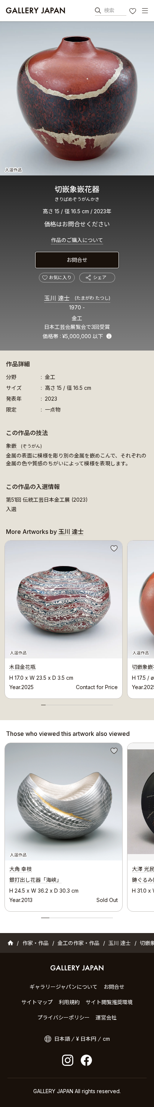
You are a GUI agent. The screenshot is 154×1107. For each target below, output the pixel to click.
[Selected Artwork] (63, 801)
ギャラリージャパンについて (64, 987)
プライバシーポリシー (63, 1017)
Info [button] (109, 336)
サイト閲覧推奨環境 (109, 1002)
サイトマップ (37, 1002)
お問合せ (77, 260)
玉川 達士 (77, 298)
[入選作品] (77, 98)
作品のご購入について (77, 240)
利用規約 (69, 1002)
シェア (100, 277)
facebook (86, 1060)
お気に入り (133, 12)
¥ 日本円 (86, 1039)
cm (106, 1039)
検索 (109, 10)
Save (113, 550)
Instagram (67, 1060)
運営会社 (106, 1017)
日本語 (62, 1039)
